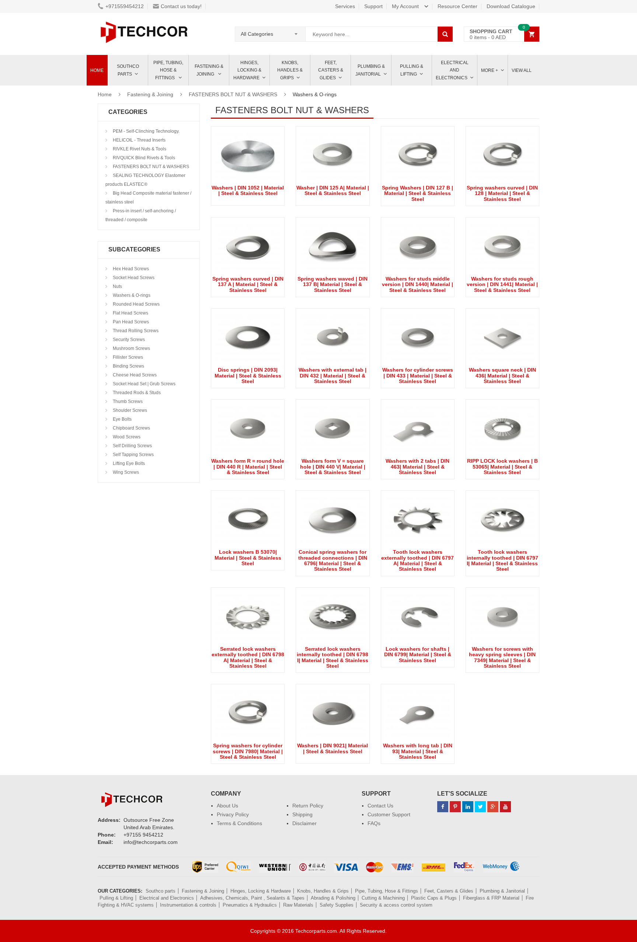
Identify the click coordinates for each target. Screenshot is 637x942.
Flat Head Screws (130, 313)
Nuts (117, 286)
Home (97, 70)
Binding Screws (128, 366)
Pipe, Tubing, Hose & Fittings (168, 70)
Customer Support (389, 814)
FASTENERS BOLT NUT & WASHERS (233, 94)
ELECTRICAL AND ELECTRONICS (452, 70)
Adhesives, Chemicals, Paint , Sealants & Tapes (252, 898)
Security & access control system (396, 905)
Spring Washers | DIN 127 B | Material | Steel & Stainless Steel (417, 193)
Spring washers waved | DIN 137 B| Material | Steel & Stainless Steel (332, 284)
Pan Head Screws (130, 321)
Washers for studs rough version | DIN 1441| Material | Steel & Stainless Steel (502, 284)
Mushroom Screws (131, 348)
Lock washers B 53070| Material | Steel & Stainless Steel (248, 557)
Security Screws (128, 339)
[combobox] (270, 32)
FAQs (374, 823)
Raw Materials (298, 905)
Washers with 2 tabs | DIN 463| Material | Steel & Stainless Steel (417, 466)
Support (373, 6)
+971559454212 (124, 6)
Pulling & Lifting (411, 70)
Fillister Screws (127, 357)
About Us (227, 806)
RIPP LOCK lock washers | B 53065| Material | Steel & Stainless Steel (502, 466)
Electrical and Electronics (166, 898)
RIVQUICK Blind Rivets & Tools (143, 157)
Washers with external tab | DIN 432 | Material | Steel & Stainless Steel (332, 375)
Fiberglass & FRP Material (491, 898)
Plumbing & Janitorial (370, 70)
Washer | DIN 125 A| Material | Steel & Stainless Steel (332, 190)
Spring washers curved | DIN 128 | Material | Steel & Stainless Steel (502, 193)
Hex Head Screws (130, 268)
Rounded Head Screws (136, 304)
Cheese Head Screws (134, 375)
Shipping (302, 814)
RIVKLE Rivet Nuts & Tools (139, 149)
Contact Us (380, 806)
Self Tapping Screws (133, 454)
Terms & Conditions (239, 823)
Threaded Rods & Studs (136, 392)
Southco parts (128, 70)
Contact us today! (181, 6)
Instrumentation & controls (188, 905)
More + (489, 70)
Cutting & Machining (383, 898)
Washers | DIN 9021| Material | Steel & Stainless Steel (332, 748)
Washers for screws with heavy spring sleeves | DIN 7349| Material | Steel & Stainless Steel (502, 657)
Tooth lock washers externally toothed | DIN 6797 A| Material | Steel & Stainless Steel (417, 560)
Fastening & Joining (209, 70)
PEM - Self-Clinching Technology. (146, 131)
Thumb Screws (127, 401)
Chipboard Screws (131, 428)
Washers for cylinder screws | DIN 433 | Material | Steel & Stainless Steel (417, 375)
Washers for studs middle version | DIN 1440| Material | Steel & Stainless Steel (417, 284)
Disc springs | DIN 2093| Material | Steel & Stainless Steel (248, 375)
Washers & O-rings (131, 295)
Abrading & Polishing (333, 898)
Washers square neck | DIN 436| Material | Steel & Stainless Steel (502, 375)
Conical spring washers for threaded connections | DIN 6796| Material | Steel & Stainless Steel (332, 560)
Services (345, 6)
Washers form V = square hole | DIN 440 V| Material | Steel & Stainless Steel (332, 466)
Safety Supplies (337, 905)
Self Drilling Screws (132, 445)
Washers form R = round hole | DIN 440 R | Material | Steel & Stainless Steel (247, 466)
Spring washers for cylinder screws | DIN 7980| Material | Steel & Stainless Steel (248, 751)
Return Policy (307, 806)
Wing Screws (125, 472)
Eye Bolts (122, 419)
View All (522, 70)
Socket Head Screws (133, 277)
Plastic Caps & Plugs (434, 898)
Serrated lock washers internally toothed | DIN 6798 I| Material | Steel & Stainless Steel (332, 657)
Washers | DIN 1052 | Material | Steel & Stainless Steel (248, 190)
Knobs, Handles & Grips (290, 70)
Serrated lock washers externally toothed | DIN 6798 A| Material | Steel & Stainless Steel (248, 657)
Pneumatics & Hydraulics (250, 905)
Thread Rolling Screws (135, 330)
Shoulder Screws (129, 410)
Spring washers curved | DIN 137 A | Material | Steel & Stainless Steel (247, 284)
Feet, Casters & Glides (330, 70)
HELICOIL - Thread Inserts (139, 140)
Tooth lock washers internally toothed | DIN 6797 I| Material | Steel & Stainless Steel (502, 560)
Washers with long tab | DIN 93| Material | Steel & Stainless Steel (417, 751)
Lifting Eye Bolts (128, 463)
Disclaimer (304, 823)
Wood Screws (126, 436)
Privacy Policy (233, 814)
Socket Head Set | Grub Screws (143, 383)
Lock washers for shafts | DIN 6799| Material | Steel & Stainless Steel (417, 654)
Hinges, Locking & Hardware (247, 70)
